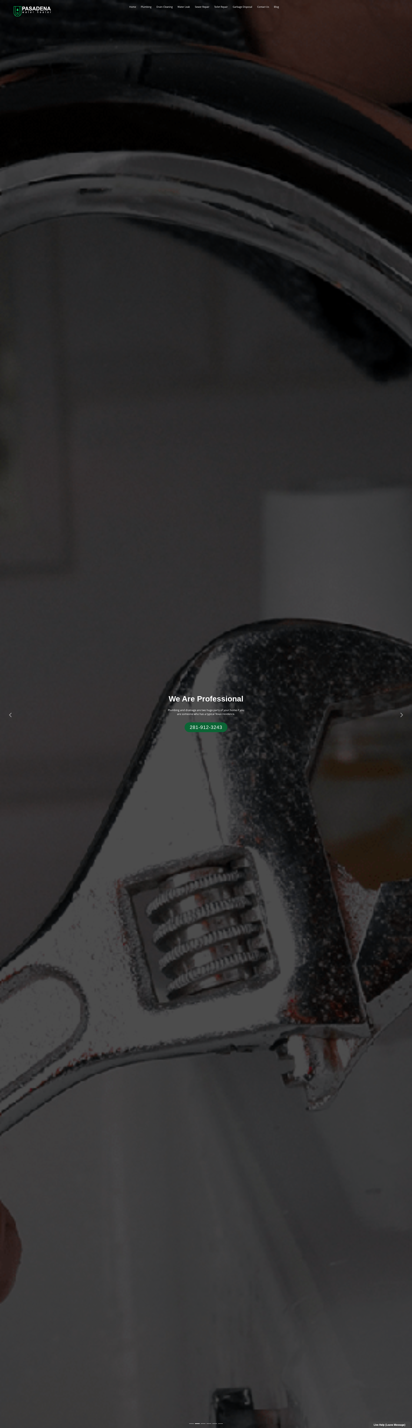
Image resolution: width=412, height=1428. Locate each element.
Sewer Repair (202, 6)
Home (132, 6)
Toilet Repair (221, 6)
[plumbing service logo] (32, 11)
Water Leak (184, 6)
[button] (10, 714)
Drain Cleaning (164, 6)
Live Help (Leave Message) (389, 1424)
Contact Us (263, 6)
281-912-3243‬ (206, 727)
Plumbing (146, 6)
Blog (276, 6)
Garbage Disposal (242, 6)
